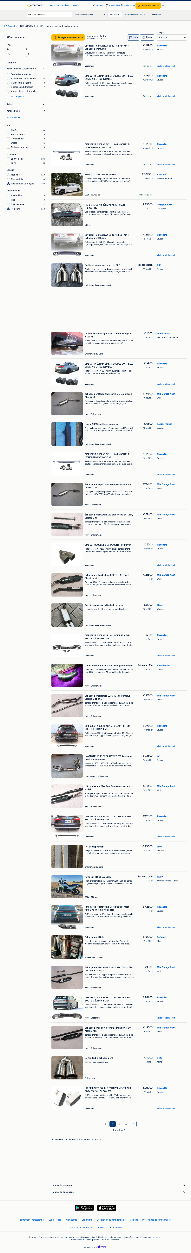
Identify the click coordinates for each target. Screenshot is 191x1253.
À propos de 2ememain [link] (81, 1227)
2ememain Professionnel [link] (32, 1219)
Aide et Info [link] (54, 5)
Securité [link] (75, 5)
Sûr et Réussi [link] (55, 1219)
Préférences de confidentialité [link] (156, 1219)
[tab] (133, 37)
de (8, 49)
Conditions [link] (65, 5)
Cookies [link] (134, 1219)
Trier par (160, 32)
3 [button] (126, 1124)
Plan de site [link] (116, 1227)
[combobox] (49, 14)
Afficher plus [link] (16, 96)
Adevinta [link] (101, 1227)
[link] (37, 5)
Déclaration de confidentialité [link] (111, 1219)
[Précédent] (105, 1124)
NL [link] (163, 5)
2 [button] (119, 1124)
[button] (112, 5)
